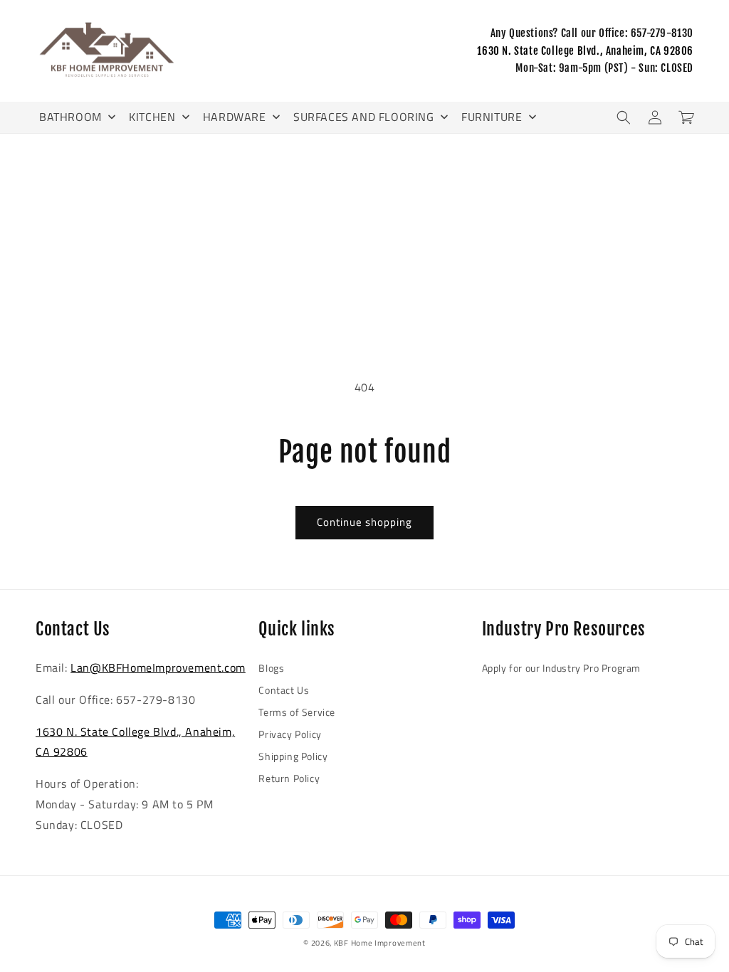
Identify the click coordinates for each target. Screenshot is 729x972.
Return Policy (289, 778)
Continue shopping (364, 522)
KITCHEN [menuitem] (152, 116)
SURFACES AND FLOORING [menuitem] (363, 116)
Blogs (271, 667)
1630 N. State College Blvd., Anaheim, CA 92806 (585, 51)
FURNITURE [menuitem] (491, 116)
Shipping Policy (292, 756)
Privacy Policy (289, 734)
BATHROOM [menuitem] (70, 116)
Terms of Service (296, 711)
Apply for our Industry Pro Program (561, 667)
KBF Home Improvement (380, 943)
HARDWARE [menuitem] (234, 116)
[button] (623, 117)
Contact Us (283, 689)
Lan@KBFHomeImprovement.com (158, 667)
